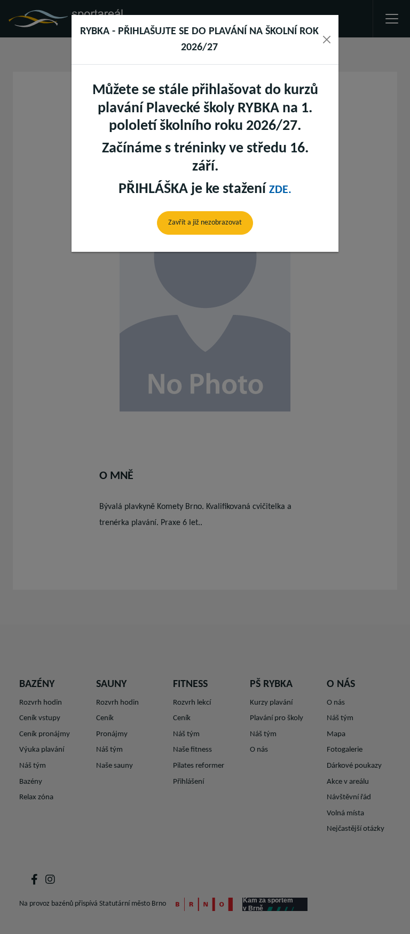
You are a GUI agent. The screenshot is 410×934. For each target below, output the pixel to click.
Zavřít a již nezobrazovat (205, 223)
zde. (280, 190)
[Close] (326, 40)
